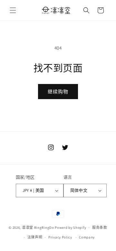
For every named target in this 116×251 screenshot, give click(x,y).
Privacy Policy (60, 237)
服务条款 (99, 227)
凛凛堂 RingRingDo (38, 227)
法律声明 (35, 237)
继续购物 (58, 91)
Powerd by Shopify (70, 227)
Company (87, 237)
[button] (13, 10)
